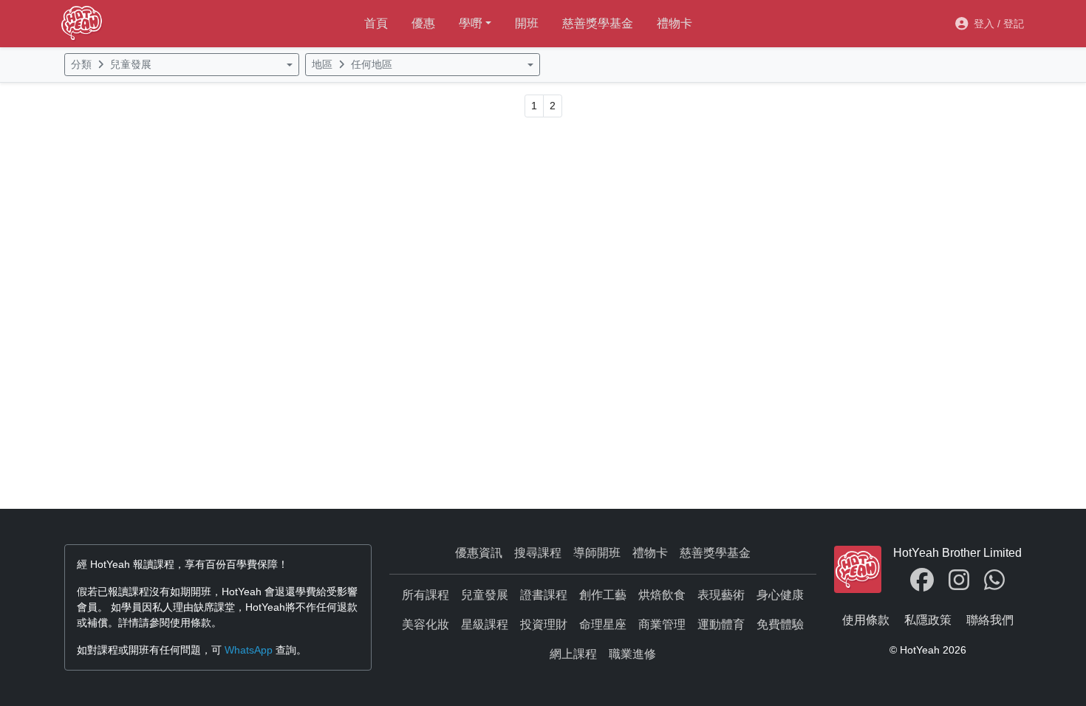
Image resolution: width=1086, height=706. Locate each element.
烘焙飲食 (662, 595)
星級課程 (484, 624)
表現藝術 (721, 595)
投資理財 (543, 624)
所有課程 (425, 595)
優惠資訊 (478, 552)
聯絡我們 (990, 620)
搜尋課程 (537, 552)
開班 (527, 23)
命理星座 (602, 624)
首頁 (376, 23)
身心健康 (780, 595)
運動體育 (721, 624)
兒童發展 (484, 595)
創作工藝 (602, 595)
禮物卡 (674, 23)
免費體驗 (780, 624)
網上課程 (573, 654)
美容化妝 (425, 624)
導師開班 (597, 552)
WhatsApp (249, 650)
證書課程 (543, 595)
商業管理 (662, 624)
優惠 (423, 23)
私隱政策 (928, 620)
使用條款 (865, 620)
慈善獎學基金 (597, 23)
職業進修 (632, 654)
